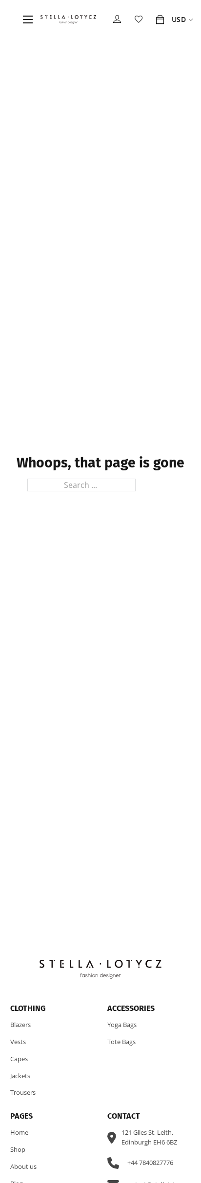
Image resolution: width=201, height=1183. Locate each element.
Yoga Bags (122, 1024)
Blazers (20, 1024)
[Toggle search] (12, 19)
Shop (17, 1149)
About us (23, 1166)
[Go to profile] (117, 19)
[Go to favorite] (138, 19)
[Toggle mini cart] (160, 19)
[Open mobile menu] (28, 19)
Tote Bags (121, 1041)
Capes (19, 1058)
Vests (18, 1041)
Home (19, 1132)
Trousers (23, 1092)
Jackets (20, 1075)
